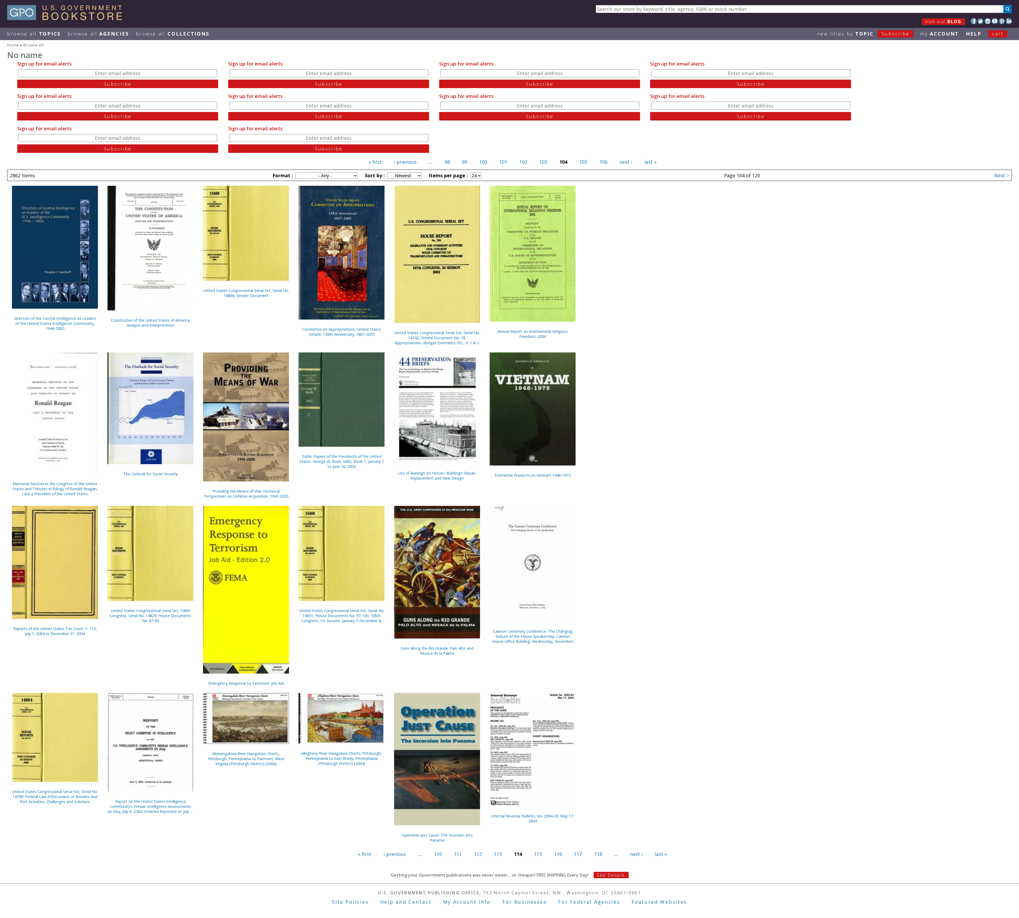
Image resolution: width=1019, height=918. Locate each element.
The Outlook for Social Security (150, 473)
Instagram (988, 21)
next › (625, 162)
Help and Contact (405, 902)
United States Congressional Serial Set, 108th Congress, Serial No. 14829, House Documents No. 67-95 (150, 615)
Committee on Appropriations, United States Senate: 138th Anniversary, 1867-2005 (341, 332)
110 (438, 854)
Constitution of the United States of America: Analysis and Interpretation (150, 323)
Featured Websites (659, 902)
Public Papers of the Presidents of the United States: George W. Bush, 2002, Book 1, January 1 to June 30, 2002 (341, 461)
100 (483, 162)
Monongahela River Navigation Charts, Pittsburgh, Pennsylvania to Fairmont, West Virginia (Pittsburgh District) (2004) (246, 758)
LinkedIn (1009, 21)
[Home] (67, 18)
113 (498, 854)
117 (578, 854)
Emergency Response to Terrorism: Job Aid (246, 683)
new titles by (863, 34)
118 (598, 854)
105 (583, 162)
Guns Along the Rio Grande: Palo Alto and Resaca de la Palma (437, 651)
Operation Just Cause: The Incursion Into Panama (437, 838)
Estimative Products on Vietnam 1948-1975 (533, 475)
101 (503, 162)
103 (543, 162)
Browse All (34, 34)
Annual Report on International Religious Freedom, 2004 (532, 334)
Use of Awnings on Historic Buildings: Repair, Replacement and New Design (437, 476)
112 (478, 854)
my (939, 34)
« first (375, 162)
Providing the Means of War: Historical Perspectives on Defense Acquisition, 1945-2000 (246, 494)
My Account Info (467, 902)
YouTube (995, 21)
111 (458, 854)
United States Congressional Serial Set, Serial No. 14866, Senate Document (246, 293)
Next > (1001, 175)
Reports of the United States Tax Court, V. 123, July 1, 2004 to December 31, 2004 (55, 631)
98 (447, 162)
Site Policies (350, 902)
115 (538, 854)
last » (650, 162)
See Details (611, 875)
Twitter (981, 21)
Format (282, 175)
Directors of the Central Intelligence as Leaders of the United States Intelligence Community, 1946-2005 (55, 323)
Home (13, 45)
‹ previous (405, 162)
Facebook (973, 21)
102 (523, 162)
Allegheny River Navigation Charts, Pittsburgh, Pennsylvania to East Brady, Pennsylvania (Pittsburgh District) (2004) (341, 758)
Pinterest (1002, 21)
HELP (974, 34)
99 (464, 162)
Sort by (374, 175)
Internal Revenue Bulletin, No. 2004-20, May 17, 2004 (532, 818)
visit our (943, 21)
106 (603, 162)
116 (558, 854)
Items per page (448, 175)
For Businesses (524, 902)
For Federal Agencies (589, 902)
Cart (997, 34)
